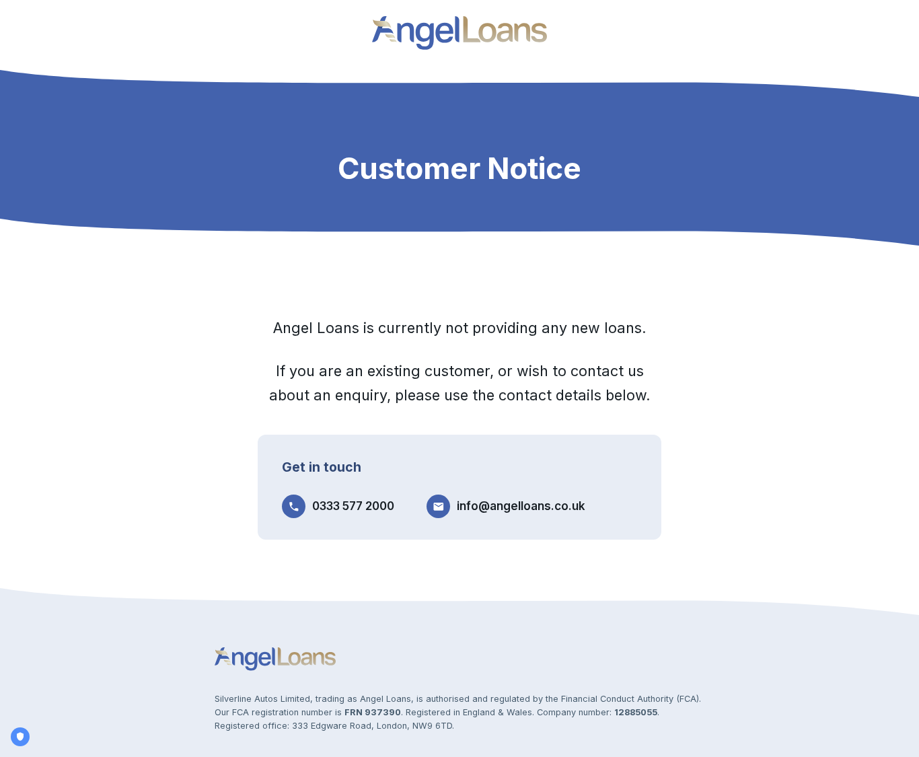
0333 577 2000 (353, 506)
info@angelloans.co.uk (521, 506)
